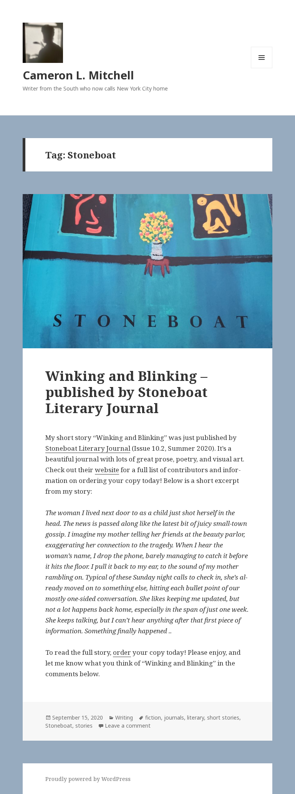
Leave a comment (128, 725)
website (107, 469)
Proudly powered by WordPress (88, 778)
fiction (153, 717)
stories (84, 725)
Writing (124, 717)
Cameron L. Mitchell (78, 75)
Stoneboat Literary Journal (87, 448)
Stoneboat (58, 725)
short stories (223, 717)
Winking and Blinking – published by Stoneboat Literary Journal (126, 392)
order (122, 652)
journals (174, 717)
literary (195, 717)
